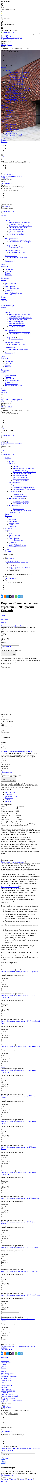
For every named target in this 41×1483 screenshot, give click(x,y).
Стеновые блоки (10, 92)
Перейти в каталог (7, 1475)
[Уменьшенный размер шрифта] (2, 3)
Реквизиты (8, 116)
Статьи (3, 138)
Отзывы (7, 114)
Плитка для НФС (11, 102)
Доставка (8, 126)
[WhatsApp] (16, 596)
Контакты (4, 142)
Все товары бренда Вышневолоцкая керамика (16, 751)
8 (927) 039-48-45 (9, 36)
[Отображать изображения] (2, 20)
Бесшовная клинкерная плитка (19, 88)
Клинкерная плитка (12, 86)
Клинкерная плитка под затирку (20, 90)
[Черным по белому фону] (1, 12)
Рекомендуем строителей (13, 135)
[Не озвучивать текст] (2, 28)
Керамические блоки (16, 93)
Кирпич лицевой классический (19, 72)
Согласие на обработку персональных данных (16, 1448)
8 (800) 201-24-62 (6, 39)
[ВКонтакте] (5, 145)
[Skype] (19, 596)
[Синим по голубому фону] (1, 16)
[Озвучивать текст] (2, 26)
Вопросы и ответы (11, 796)
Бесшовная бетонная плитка (18, 100)
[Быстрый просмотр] (1, 966)
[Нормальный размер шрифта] (2, 5)
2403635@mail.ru (6, 45)
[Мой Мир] (7, 596)
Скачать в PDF (11, 655)
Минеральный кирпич (16, 85)
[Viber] (13, 596)
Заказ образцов (10, 128)
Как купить (9, 798)
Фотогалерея (5, 119)
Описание (8, 794)
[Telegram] (21, 596)
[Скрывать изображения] (2, 22)
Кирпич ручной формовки (18, 78)
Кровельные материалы (13, 95)
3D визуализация (10, 124)
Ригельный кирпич (15, 74)
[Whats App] (5, 149)
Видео (3, 105)
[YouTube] (5, 147)
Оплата (7, 799)
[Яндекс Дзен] (5, 150)
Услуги (3, 121)
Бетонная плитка (11, 99)
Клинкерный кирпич (16, 79)
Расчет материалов (11, 133)
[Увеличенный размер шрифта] (2, 8)
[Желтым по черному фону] (1, 14)
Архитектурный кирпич (17, 81)
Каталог (3, 67)
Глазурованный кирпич (17, 83)
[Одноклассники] (5, 596)
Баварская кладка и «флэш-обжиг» (20, 76)
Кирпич (8, 70)
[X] (10, 596)
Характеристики (10, 792)
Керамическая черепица (17, 97)
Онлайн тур (9, 131)
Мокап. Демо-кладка (12, 130)
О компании (9, 111)
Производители (10, 112)
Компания (4, 107)
